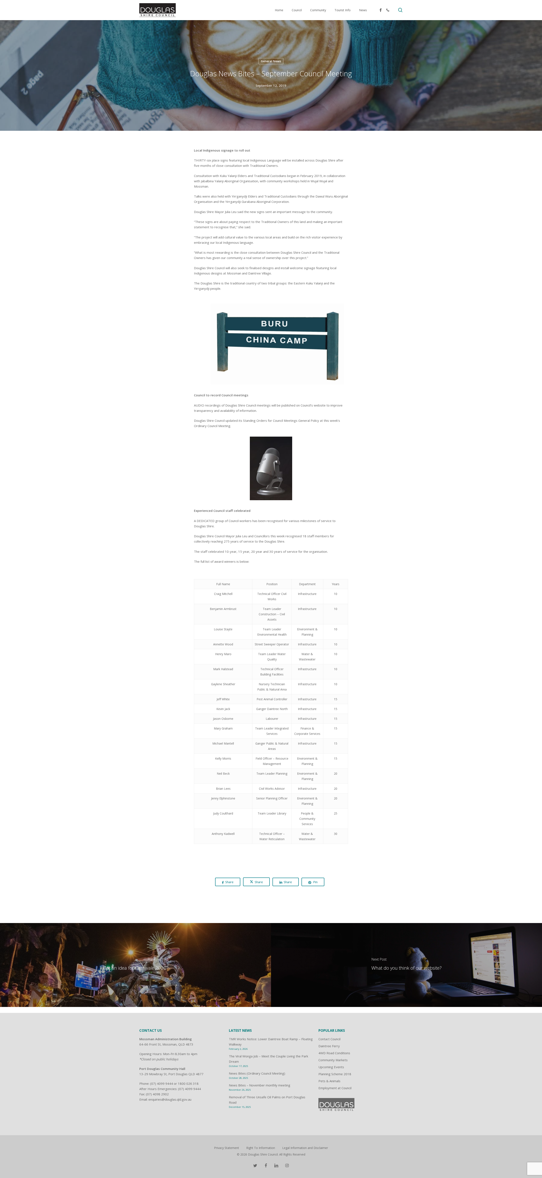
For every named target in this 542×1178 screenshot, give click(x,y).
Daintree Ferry (329, 1046)
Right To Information (260, 1148)
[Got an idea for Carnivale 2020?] (135, 965)
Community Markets (333, 1060)
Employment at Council (334, 1088)
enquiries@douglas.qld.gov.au (169, 1099)
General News (271, 61)
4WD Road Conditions (334, 1053)
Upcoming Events (331, 1067)
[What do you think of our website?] (406, 965)
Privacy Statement (226, 1148)
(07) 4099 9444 (161, 1083)
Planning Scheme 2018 (334, 1074)
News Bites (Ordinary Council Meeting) (257, 1073)
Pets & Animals (329, 1081)
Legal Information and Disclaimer (305, 1148)
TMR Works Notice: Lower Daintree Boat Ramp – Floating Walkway (271, 1041)
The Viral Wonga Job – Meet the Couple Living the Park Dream (268, 1059)
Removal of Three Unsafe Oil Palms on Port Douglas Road (267, 1099)
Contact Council (329, 1039)
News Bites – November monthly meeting (259, 1085)
